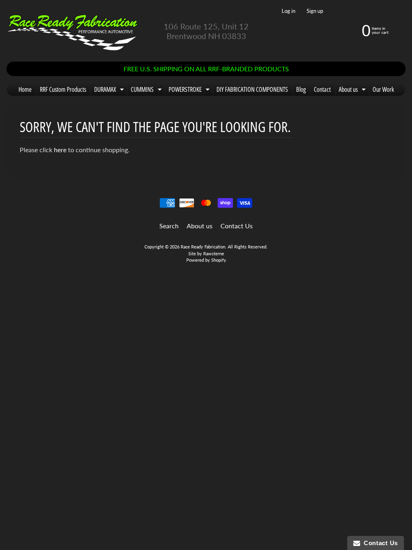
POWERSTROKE (190, 90)
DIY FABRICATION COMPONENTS (252, 89)
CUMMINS (147, 90)
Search (169, 226)
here (60, 149)
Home (25, 89)
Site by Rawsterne (206, 253)
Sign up (315, 11)
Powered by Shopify (206, 260)
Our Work (383, 89)
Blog (301, 89)
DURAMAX (110, 90)
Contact (322, 89)
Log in (288, 11)
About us (353, 90)
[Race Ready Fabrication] (73, 30)
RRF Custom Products (63, 89)
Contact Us (236, 226)
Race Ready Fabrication (203, 246)
